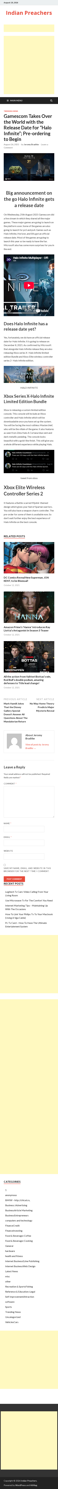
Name (7, 823)
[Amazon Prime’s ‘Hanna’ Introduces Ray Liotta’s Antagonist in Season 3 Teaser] (29, 623)
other (8, 1281)
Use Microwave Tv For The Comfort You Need (29, 900)
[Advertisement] (31, 28)
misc (7, 1276)
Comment (10, 783)
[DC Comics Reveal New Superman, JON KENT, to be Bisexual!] (29, 574)
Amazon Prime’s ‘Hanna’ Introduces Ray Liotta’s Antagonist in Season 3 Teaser (27, 629)
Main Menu (16, 100)
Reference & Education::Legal (20, 1291)
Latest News (11, 1271)
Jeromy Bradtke (31, 144)
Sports (8, 1306)
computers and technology (18, 1220)
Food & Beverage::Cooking (19, 1240)
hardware (10, 1250)
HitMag (33, 1485)
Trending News (11, 111)
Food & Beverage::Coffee (18, 1235)
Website (8, 851)
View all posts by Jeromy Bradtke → (37, 746)
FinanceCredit (12, 1225)
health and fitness (14, 1256)
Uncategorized (13, 1317)
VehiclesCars (11, 1322)
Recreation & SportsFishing (19, 1286)
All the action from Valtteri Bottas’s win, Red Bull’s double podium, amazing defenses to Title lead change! (27, 680)
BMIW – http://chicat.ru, (17, 1200)
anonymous (11, 1195)
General (9, 1245)
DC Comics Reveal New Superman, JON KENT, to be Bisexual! (26, 579)
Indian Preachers (29, 12)
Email (8, 837)
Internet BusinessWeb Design (20, 1266)
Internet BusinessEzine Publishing (22, 1261)
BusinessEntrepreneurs (17, 1215)
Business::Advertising (16, 1205)
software (9, 1301)
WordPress (20, 1485)
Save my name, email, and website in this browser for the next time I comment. (27, 869)
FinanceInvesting (13, 1230)
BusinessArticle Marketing (19, 1210)
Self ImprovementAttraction (19, 1296)
